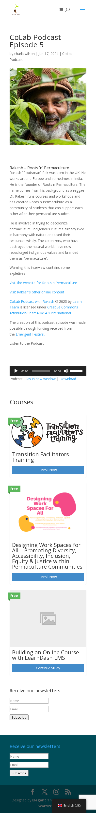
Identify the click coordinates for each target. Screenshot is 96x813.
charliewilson (24, 53)
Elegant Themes (47, 800)
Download (68, 378)
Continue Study (48, 668)
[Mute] (66, 371)
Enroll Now (48, 470)
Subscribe (19, 717)
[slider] (77, 370)
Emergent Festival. (30, 334)
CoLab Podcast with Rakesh (32, 301)
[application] (48, 371)
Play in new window (40, 378)
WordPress (48, 806)
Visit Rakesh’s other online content (37, 292)
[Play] (16, 371)
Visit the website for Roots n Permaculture (43, 282)
